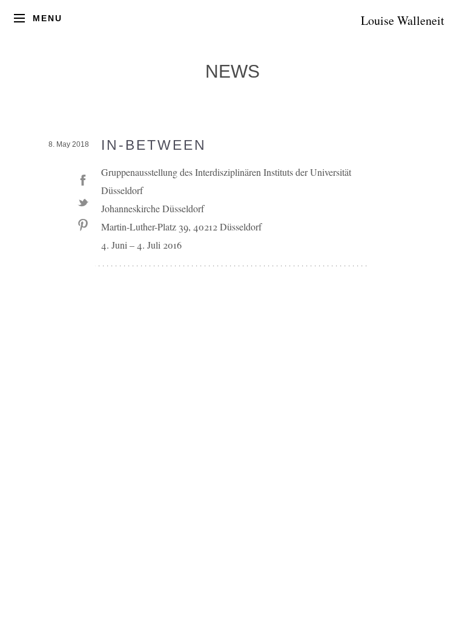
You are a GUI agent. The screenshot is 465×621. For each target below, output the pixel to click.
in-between (153, 145)
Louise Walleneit (402, 20)
